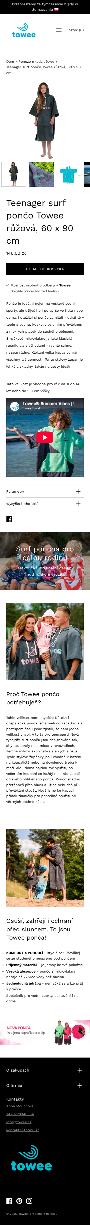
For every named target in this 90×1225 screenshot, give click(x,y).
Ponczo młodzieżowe (36, 61)
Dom (10, 61)
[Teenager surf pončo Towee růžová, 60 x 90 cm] (13, 174)
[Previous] (19, 120)
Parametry (15, 491)
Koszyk (75, 30)
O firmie (14, 1085)
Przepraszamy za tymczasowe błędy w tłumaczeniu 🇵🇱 (45, 6)
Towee (23, 1214)
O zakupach (17, 1070)
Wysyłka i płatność (22, 504)
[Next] (71, 120)
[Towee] (23, 30)
